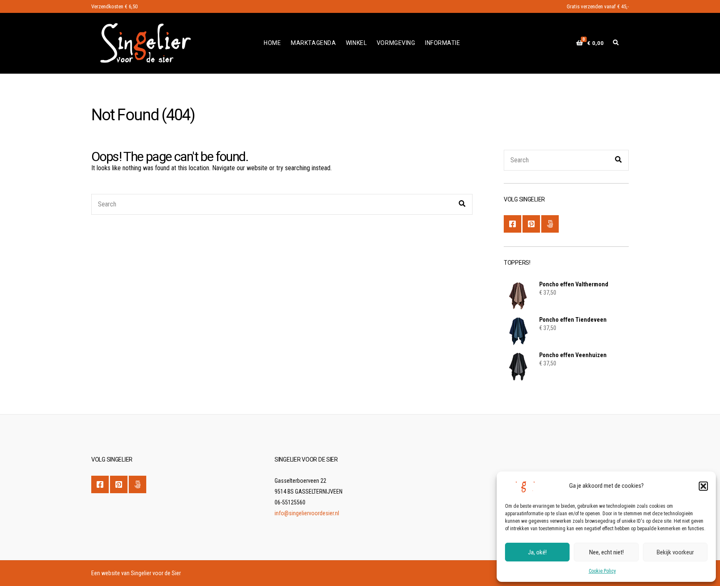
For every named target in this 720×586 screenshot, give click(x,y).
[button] (703, 486)
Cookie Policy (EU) (550, 224)
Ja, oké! (537, 552)
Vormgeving (396, 43)
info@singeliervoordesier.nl (307, 513)
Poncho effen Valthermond (573, 284)
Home (272, 43)
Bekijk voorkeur (675, 552)
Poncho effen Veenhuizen (573, 355)
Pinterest (531, 224)
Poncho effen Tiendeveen (573, 319)
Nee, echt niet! (606, 552)
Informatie (442, 43)
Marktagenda (313, 43)
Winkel (356, 43)
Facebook (512, 224)
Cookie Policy (602, 571)
